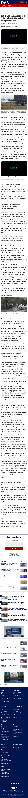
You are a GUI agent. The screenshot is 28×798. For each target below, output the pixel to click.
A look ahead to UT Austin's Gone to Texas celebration (9, 666)
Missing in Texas (16, 716)
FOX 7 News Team (5, 731)
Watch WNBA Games (5, 775)
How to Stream (4, 708)
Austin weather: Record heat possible (8, 653)
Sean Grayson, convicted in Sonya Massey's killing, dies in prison (10, 570)
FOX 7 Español (4, 711)
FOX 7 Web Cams (16, 735)
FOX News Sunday (5, 701)
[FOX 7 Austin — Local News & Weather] (5, 2)
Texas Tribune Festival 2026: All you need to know (10, 642)
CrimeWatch (15, 708)
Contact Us (3, 728)
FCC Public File (4, 737)
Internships (3, 734)
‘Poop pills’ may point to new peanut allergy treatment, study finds (10, 581)
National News (10, 24)
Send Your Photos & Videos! (17, 733)
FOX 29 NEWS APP (15, 527)
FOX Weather (16, 736)
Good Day (16, 690)
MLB (2, 749)
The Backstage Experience (4, 721)
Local (2, 692)
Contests (15, 700)
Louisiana (4, 59)
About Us (3, 725)
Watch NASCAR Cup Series (5, 765)
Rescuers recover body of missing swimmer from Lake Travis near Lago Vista (17, 621)
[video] (23, 643)
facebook (9, 783)
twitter (11, 783)
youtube (16, 783)
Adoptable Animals (17, 698)
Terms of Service (15, 555)
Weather (15, 725)
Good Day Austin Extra (6, 716)
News (2, 690)
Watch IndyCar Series (5, 767)
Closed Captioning (5, 736)
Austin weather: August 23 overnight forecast (8, 660)
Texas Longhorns (4, 746)
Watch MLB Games (5, 763)
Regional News (17, 744)
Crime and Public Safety (4, 699)
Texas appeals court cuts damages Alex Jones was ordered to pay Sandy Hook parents (17, 610)
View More (23, 561)
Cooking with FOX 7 (17, 695)
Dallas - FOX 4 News (17, 746)
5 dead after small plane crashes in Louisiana (11, 176)
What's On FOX (4, 726)
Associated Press (4, 24)
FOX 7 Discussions (17, 717)
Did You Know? (16, 738)
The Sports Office (4, 712)
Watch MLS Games (5, 776)
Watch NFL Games (5, 759)
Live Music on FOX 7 (17, 697)
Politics (2, 697)
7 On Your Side (16, 709)
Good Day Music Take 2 (5, 718)
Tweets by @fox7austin (5, 685)
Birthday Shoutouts (17, 692)
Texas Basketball (4, 752)
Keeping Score (16, 693)
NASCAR (3, 750)
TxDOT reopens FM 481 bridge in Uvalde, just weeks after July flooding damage (16, 598)
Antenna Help (4, 740)
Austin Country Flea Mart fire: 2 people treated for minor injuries (9, 564)
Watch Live (22, 2)
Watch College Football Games (6, 761)
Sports (3, 744)
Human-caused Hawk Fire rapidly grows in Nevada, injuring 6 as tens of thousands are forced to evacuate (10, 587)
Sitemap (2, 702)
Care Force (15, 714)
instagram (14, 783)
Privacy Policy (15, 554)
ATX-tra (14, 719)
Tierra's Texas (4, 709)
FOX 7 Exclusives (17, 706)
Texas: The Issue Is (17, 712)
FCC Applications (4, 739)
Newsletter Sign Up (5, 729)
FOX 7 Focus (15, 711)
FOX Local (4, 706)
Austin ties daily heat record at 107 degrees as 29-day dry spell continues (17, 604)
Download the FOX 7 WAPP (17, 730)
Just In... (3, 561)
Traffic (2, 693)
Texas (2, 695)
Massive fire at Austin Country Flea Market (9, 647)
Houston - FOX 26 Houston (17, 748)
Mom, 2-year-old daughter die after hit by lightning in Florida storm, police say (9, 575)
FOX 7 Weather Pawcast (16, 727)
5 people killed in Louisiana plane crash (9, 44)
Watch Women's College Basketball (5, 773)
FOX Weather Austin (5, 714)
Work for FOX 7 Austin (5, 733)
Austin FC (3, 747)
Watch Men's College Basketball (5, 770)
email (19, 783)
